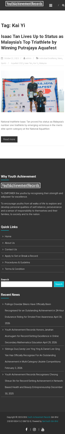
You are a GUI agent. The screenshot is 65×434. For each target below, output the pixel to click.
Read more (9, 139)
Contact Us (11, 249)
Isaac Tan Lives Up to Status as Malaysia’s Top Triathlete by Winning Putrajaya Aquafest (32, 42)
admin (28, 58)
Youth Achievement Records (38, 417)
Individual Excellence (47, 58)
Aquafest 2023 (17, 63)
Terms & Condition (15, 269)
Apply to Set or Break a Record (21, 256)
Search (5, 279)
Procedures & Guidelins (17, 262)
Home (8, 236)
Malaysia (43, 63)
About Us (10, 243)
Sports (3, 63)
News (60, 58)
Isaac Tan (28, 63)
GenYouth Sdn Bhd (50, 421)
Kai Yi (35, 63)
